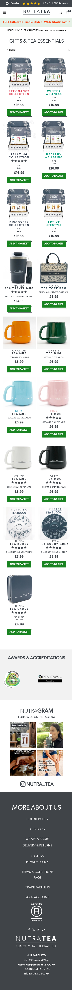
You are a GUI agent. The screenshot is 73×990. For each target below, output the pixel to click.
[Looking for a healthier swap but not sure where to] (50, 735)
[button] (19, 112)
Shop (17, 30)
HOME (10, 30)
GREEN (54, 352)
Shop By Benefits (29, 30)
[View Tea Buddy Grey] (53, 522)
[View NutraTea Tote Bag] (53, 267)
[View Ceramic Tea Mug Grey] (53, 458)
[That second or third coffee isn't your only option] (23, 763)
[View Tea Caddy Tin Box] (19, 588)
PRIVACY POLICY (37, 862)
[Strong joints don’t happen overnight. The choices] (50, 763)
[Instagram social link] (38, 930)
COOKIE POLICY (37, 819)
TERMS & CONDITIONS (37, 872)
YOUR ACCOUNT (37, 897)
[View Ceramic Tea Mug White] (19, 458)
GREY (54, 478)
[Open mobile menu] (4, 12)
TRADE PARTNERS (37, 887)
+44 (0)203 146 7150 (36, 969)
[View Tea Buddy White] (19, 522)
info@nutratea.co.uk (36, 973)
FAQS (37, 877)
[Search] (60, 12)
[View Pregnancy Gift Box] (19, 72)
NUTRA (19, 287)
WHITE (19, 478)
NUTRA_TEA (40, 784)
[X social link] (33, 930)
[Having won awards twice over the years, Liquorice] (23, 735)
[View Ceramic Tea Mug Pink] (53, 392)
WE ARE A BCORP (37, 839)
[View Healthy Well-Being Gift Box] (53, 136)
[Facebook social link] (29, 930)
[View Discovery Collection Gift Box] (19, 203)
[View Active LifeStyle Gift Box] (53, 203)
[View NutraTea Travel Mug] (19, 267)
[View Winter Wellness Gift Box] (53, 72)
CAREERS (37, 856)
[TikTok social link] (43, 930)
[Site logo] (36, 12)
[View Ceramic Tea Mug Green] (53, 332)
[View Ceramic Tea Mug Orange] (19, 332)
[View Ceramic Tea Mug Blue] (19, 392)
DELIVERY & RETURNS (37, 845)
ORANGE (19, 352)
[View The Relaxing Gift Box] (19, 136)
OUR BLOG (37, 829)
